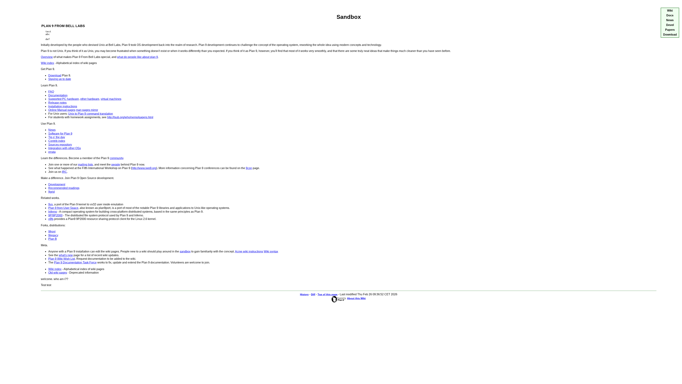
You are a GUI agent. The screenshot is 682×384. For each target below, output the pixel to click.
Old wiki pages (57, 272)
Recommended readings (63, 188)
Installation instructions (62, 106)
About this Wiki (356, 298)
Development (56, 184)
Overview (47, 56)
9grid (51, 191)
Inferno (52, 211)
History (304, 294)
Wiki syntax (271, 251)
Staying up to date (59, 79)
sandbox (185, 251)
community (116, 158)
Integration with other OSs (64, 148)
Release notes (57, 102)
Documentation (57, 95)
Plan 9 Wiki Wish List (61, 258)
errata (52, 151)
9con (249, 168)
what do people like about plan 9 (137, 56)
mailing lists (85, 164)
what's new (66, 255)
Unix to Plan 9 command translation (90, 113)
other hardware (89, 98)
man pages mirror (87, 109)
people (115, 164)
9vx (50, 204)
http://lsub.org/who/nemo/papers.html (130, 117)
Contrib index (56, 140)
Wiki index (47, 63)
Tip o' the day (56, 137)
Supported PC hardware (63, 98)
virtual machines (111, 98)
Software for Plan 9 (60, 133)
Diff (313, 294)
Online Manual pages (61, 109)
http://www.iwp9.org (144, 168)
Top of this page (327, 294)
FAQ (51, 91)
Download (54, 75)
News (52, 129)
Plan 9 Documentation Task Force (75, 262)
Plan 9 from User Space (63, 207)
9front (51, 231)
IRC (64, 171)
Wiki (670, 10)
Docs (669, 15)
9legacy (53, 235)
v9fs (50, 218)
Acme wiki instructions (249, 251)
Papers (670, 29)
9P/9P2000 (55, 215)
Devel (670, 24)
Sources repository (60, 144)
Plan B (52, 238)
